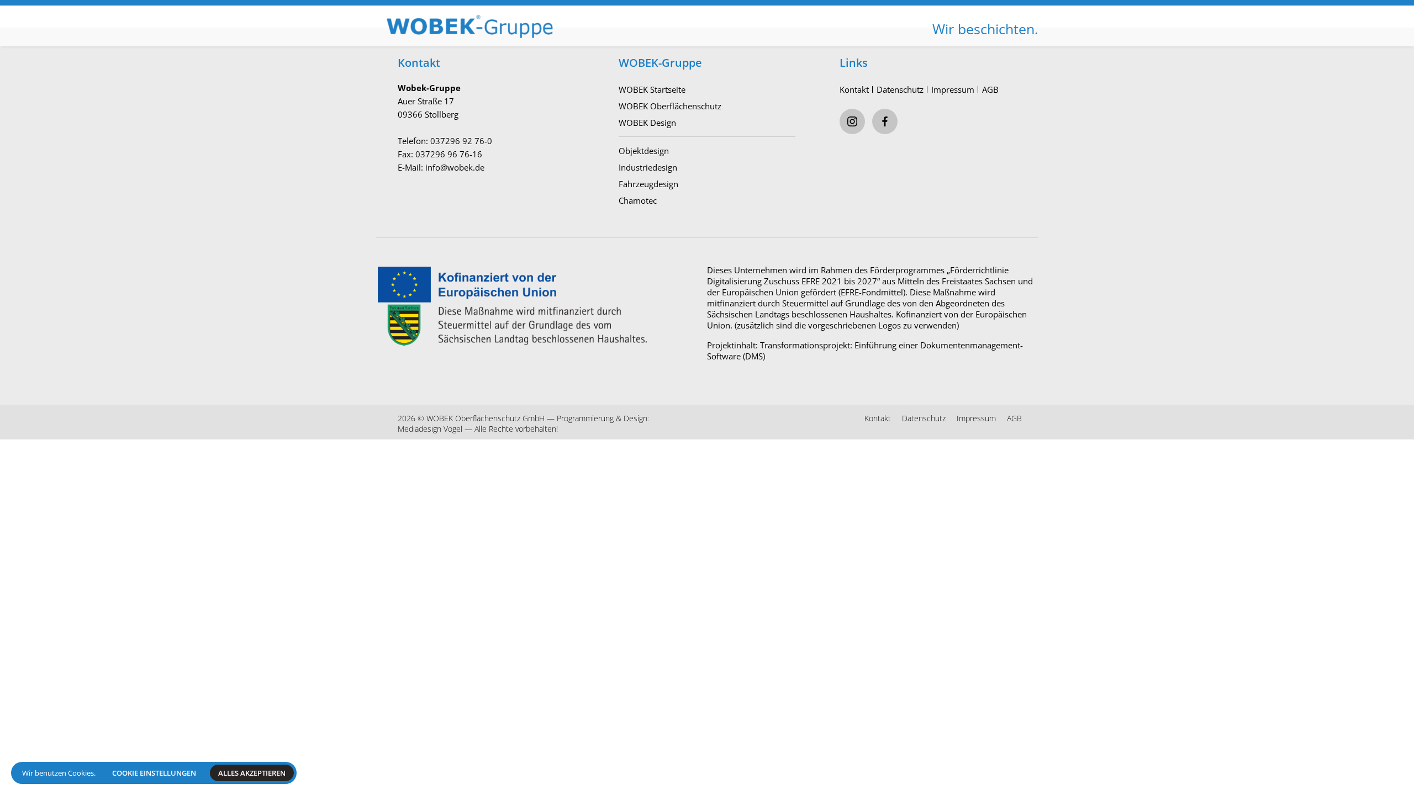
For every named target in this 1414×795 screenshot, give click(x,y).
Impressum (952, 89)
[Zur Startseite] (541, 17)
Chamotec (638, 200)
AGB (990, 89)
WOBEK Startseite (652, 89)
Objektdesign (644, 150)
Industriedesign (648, 167)
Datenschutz (900, 89)
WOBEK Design (647, 122)
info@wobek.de (454, 167)
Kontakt (854, 89)
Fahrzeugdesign (648, 183)
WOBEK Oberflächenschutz (670, 106)
